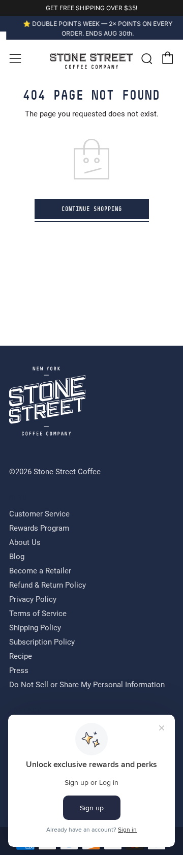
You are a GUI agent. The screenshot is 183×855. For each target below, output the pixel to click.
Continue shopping (92, 210)
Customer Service (39, 516)
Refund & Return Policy (47, 587)
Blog (16, 558)
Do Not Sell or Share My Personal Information (87, 686)
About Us (25, 544)
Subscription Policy (42, 644)
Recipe (20, 658)
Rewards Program (39, 530)
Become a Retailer (40, 572)
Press (18, 672)
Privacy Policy (32, 601)
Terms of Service (38, 615)
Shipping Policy (35, 629)
